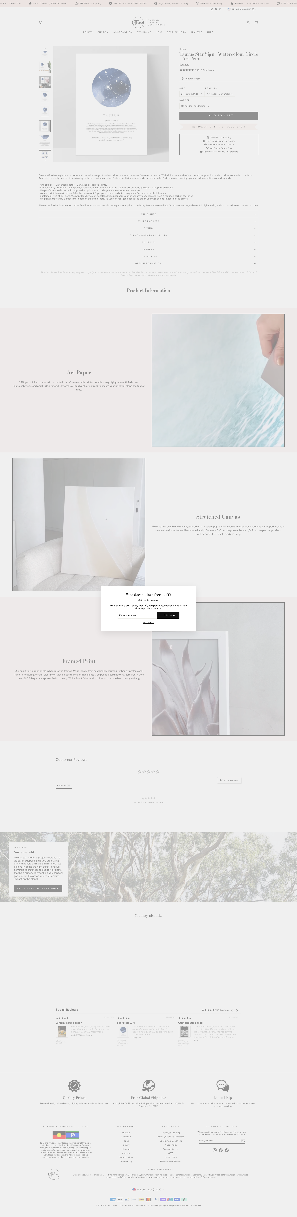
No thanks (148, 622)
